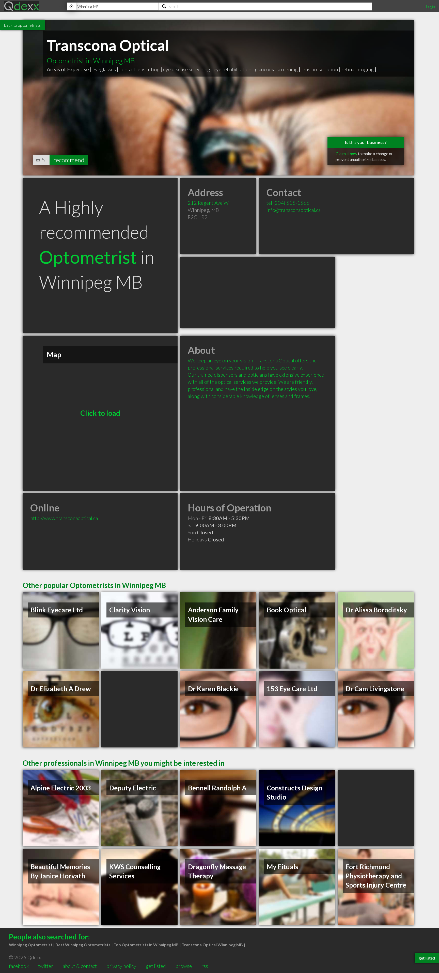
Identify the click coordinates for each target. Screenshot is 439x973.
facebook (19, 966)
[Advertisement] (257, 292)
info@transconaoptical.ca (293, 210)
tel (287, 203)
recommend (68, 160)
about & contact (80, 966)
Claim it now (346, 153)
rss (204, 966)
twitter (45, 966)
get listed (156, 966)
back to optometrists (22, 25)
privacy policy (121, 966)
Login (430, 6)
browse (184, 966)
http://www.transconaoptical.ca (64, 518)
